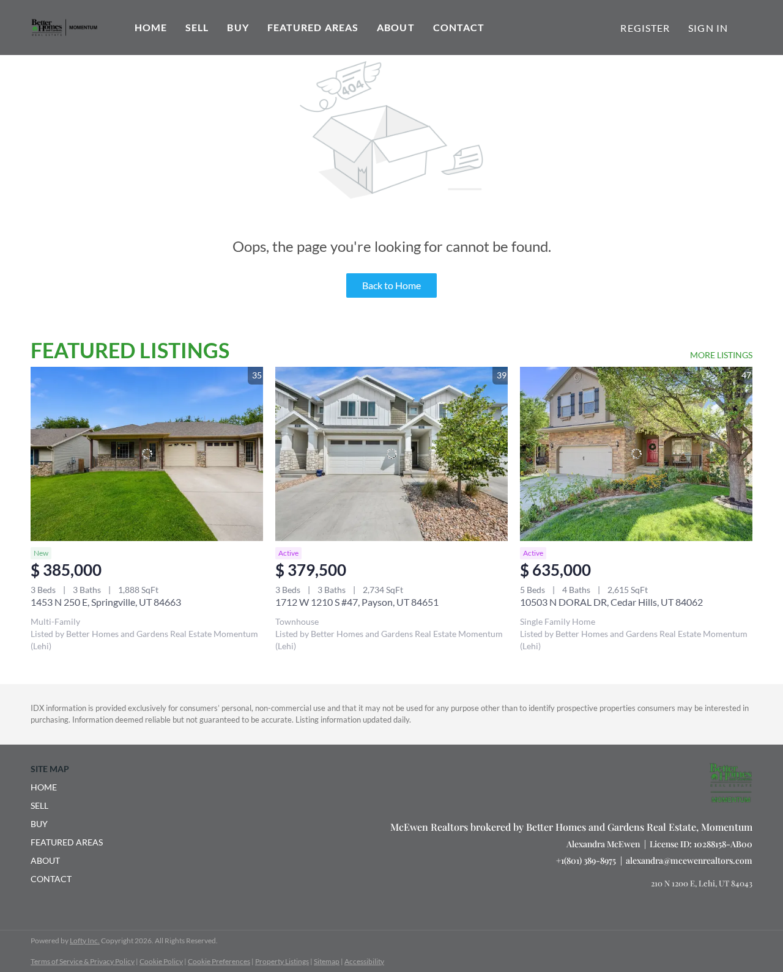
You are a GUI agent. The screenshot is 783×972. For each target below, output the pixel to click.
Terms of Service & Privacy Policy (83, 961)
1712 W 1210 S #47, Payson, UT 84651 (357, 602)
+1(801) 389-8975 (586, 860)
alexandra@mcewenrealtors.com (689, 860)
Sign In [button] (708, 28)
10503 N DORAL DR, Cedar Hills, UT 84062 (611, 602)
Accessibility (364, 961)
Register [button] (645, 28)
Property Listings (282, 961)
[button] (70, 787)
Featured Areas (312, 27)
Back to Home (391, 285)
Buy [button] (237, 27)
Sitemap (327, 961)
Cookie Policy (161, 961)
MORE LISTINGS (721, 355)
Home (151, 27)
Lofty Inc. (85, 940)
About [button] (396, 27)
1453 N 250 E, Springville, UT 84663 (106, 602)
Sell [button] (197, 27)
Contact (459, 27)
